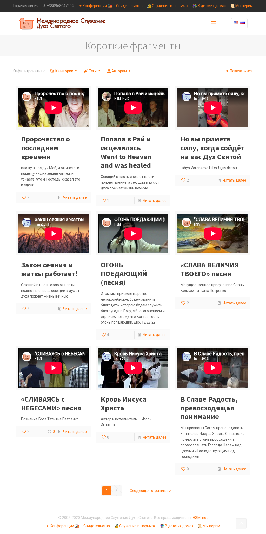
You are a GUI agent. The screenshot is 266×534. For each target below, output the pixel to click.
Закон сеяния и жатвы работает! (49, 269)
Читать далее (75, 197)
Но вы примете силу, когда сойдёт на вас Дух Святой (212, 147)
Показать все (241, 71)
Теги (93, 71)
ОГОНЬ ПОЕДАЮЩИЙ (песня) (124, 273)
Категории (64, 71)
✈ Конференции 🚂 (95, 6)
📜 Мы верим (241, 6)
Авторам (119, 71)
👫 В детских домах (209, 6)
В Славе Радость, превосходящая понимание (209, 407)
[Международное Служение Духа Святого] (62, 23)
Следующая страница (149, 490)
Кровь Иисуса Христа (124, 403)
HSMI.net (200, 518)
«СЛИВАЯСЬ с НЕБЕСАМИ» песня (51, 403)
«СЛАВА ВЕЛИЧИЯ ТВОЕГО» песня (210, 269)
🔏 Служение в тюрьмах (167, 6)
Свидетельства (129, 6)
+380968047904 (60, 6)
